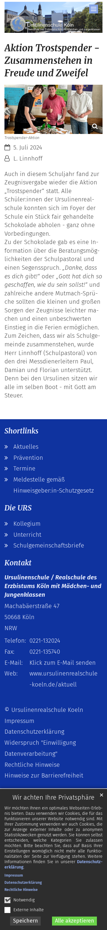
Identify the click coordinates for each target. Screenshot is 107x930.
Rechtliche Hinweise (21, 890)
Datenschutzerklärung (23, 882)
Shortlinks (21, 431)
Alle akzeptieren (74, 920)
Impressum (13, 875)
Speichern (25, 920)
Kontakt (18, 562)
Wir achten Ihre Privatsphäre (53, 797)
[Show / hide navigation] (93, 8)
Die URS (18, 508)
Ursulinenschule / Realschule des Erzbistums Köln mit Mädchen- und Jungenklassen (52, 586)
